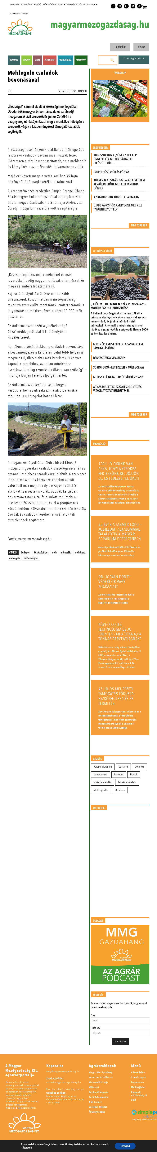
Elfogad (125, 1146)
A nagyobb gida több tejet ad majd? (116, 197)
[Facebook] (113, 6)
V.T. (10, 91)
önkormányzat (31, 558)
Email (93, 1015)
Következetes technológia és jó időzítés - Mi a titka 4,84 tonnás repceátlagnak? (119, 632)
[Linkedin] (126, 6)
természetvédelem (127, 782)
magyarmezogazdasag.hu (99, 24)
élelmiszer (120, 790)
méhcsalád (66, 552)
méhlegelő (14, 558)
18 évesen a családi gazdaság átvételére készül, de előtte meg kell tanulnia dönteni (119, 184)
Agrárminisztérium (103, 767)
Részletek (26, 1148)
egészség (123, 767)
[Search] (112, 60)
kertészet (118, 774)
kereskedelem (100, 774)
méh (54, 552)
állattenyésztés (101, 790)
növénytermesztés (102, 782)
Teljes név (95, 1028)
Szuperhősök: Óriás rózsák (111, 172)
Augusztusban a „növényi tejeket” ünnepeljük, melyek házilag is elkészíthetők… (115, 159)
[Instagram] (119, 6)
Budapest (25, 552)
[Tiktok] (139, 6)
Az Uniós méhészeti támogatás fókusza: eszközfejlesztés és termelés (116, 696)
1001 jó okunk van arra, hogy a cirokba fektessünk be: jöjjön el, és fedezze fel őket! (118, 471)
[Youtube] (133, 6)
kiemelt (133, 774)
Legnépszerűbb (102, 251)
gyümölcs (139, 767)
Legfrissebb (100, 147)
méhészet (80, 552)
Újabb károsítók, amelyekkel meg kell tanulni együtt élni (118, 207)
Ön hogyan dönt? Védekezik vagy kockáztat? (114, 581)
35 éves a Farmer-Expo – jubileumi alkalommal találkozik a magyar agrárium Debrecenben (120, 532)
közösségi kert (41, 552)
